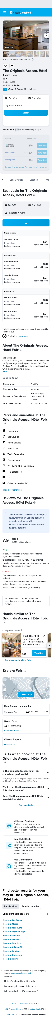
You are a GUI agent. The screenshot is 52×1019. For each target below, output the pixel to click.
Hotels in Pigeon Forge (14, 931)
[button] (5, 12)
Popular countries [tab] (30, 906)
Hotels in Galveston (12, 954)
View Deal (39, 653)
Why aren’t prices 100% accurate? (21, 991)
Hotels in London (11, 951)
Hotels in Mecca (10, 923)
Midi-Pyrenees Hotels (13, 1009)
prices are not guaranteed (21, 973)
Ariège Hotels (35, 1009)
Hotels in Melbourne (12, 927)
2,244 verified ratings (25, 89)
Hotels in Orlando (11, 935)
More (4, 371)
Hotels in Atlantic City (13, 947)
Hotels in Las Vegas (12, 920)
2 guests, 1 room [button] (13, 105)
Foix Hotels (10, 1014)
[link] (17, 660)
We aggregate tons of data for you (20, 986)
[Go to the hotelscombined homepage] (20, 12)
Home (14, 1003)
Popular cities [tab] (10, 906)
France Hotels (25, 1003)
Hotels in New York (12, 943)
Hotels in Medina (11, 939)
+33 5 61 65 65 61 (12, 85)
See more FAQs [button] (26, 805)
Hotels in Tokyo (10, 958)
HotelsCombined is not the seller (20, 981)
